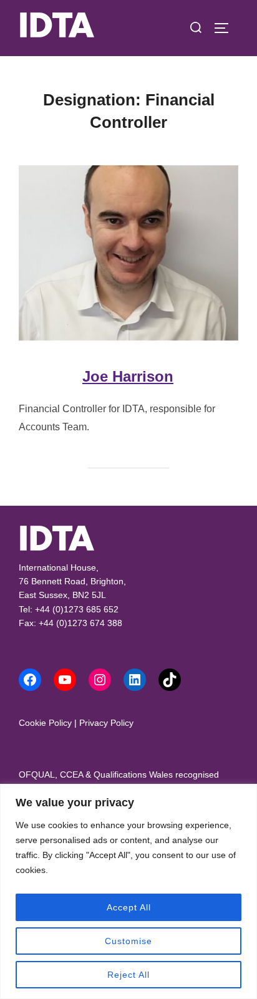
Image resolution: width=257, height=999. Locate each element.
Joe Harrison (127, 376)
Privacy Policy (106, 723)
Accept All (129, 907)
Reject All (128, 975)
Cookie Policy (45, 723)
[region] (128, 891)
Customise (128, 941)
